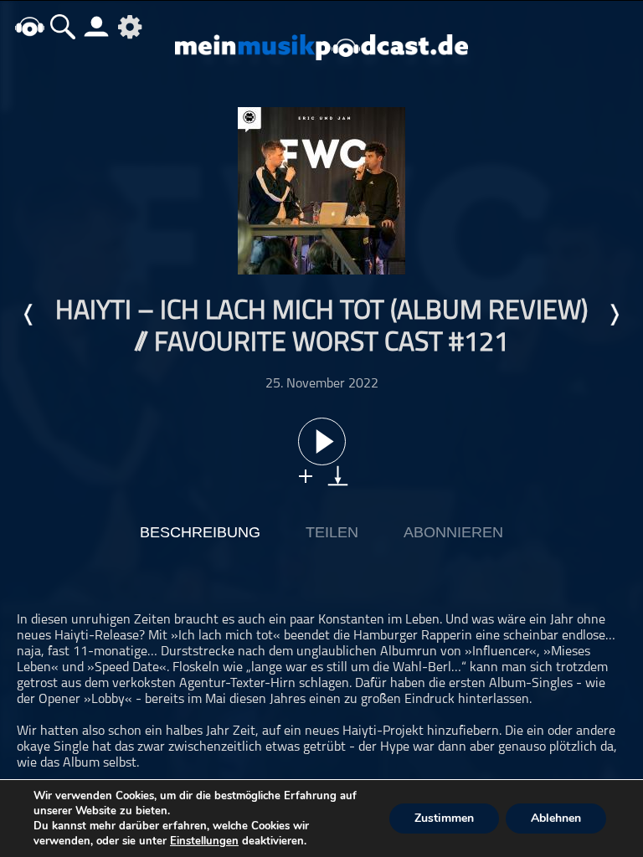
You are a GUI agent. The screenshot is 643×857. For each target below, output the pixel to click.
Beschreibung (200, 532)
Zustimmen (444, 818)
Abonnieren (453, 532)
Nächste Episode (613, 314)
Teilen (332, 532)
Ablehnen (556, 818)
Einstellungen (204, 841)
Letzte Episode (29, 314)
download (337, 475)
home (29, 26)
